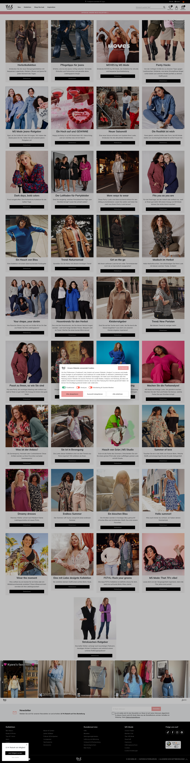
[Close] (27, 744)
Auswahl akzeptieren (95, 394)
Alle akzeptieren (72, 394)
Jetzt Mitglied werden (15, 753)
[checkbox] (67, 387)
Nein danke (15, 757)
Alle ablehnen (118, 394)
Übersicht (124, 368)
